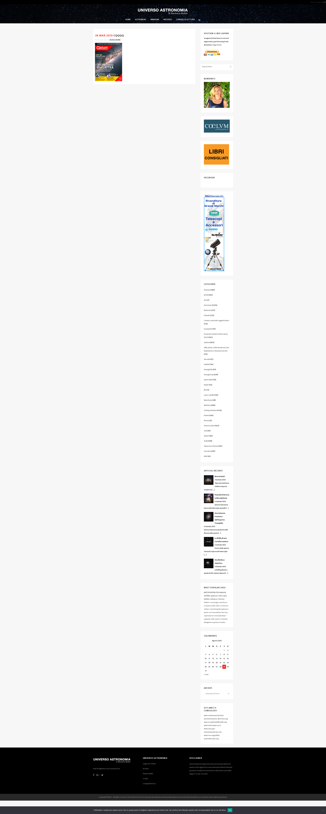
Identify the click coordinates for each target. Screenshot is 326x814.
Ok (230, 810)
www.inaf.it (208, 725)
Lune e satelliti (209, 395)
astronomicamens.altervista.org (216, 719)
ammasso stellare (215, 612)
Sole (205, 431)
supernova (215, 622)
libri (205, 390)
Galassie (207, 342)
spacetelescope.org (211, 739)
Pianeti (206, 415)
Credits (145, 779)
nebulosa (213, 599)
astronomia (209, 592)
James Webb (208, 380)
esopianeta (207, 619)
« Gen (206, 674)
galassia (214, 596)
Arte (205, 300)
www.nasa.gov (209, 729)
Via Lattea (207, 451)
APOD (206, 295)
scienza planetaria (220, 616)
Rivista (206, 420)
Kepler (206, 385)
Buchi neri (207, 310)
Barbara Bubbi (115, 40)
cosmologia (214, 602)
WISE (205, 456)
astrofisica (223, 602)
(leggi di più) (216, 45)
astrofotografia (215, 609)
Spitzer (206, 436)
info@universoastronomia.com (108, 769)
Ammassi (207, 290)
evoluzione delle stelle (211, 606)
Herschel (207, 359)
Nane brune (208, 400)
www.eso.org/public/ (212, 735)
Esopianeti (208, 329)
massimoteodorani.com (213, 732)
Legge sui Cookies (149, 764)
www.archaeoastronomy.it (214, 715)
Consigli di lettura (149, 784)
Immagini (207, 369)
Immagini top (209, 375)
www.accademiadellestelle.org (215, 722)
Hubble (206, 364)
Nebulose (207, 405)
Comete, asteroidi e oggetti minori (216, 320)
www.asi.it (217, 725)
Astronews (208, 305)
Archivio (146, 769)
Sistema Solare (209, 426)
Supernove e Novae (211, 446)
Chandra (207, 315)
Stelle (206, 441)
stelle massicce (215, 619)
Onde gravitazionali (211, 410)
